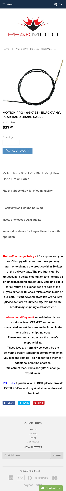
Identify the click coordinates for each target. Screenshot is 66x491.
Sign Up (57, 455)
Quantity (8, 137)
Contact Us (33, 441)
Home (6, 49)
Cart (60, 4)
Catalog (33, 433)
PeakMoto (34, 470)
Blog (33, 437)
